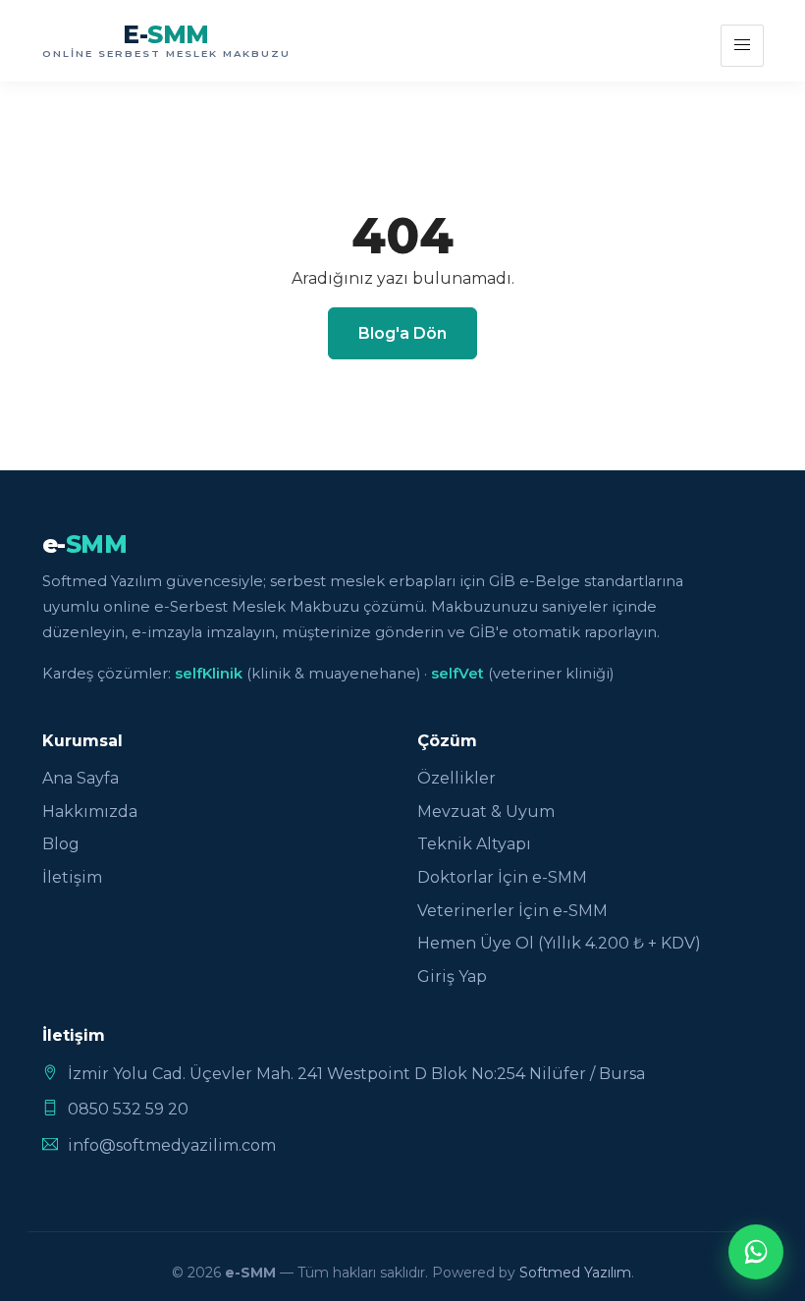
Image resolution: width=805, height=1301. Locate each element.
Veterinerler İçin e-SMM (512, 910)
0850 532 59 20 (128, 1109)
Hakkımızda (89, 811)
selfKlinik (208, 673)
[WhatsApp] (755, 1251)
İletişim (72, 877)
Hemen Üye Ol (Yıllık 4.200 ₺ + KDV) (559, 943)
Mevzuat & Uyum (486, 811)
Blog (61, 844)
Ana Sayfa (80, 778)
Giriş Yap (452, 976)
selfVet (457, 673)
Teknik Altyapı (474, 844)
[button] (742, 46)
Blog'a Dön (402, 333)
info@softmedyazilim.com (172, 1145)
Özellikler (456, 778)
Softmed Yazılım (575, 1272)
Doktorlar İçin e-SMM (502, 877)
